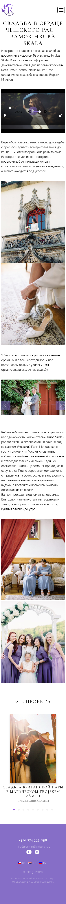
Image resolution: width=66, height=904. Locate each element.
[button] (14, 810)
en (34, 863)
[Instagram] (37, 852)
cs (24, 863)
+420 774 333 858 (33, 840)
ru (44, 863)
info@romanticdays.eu (33, 846)
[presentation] (5, 405)
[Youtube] (29, 852)
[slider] (10, 108)
